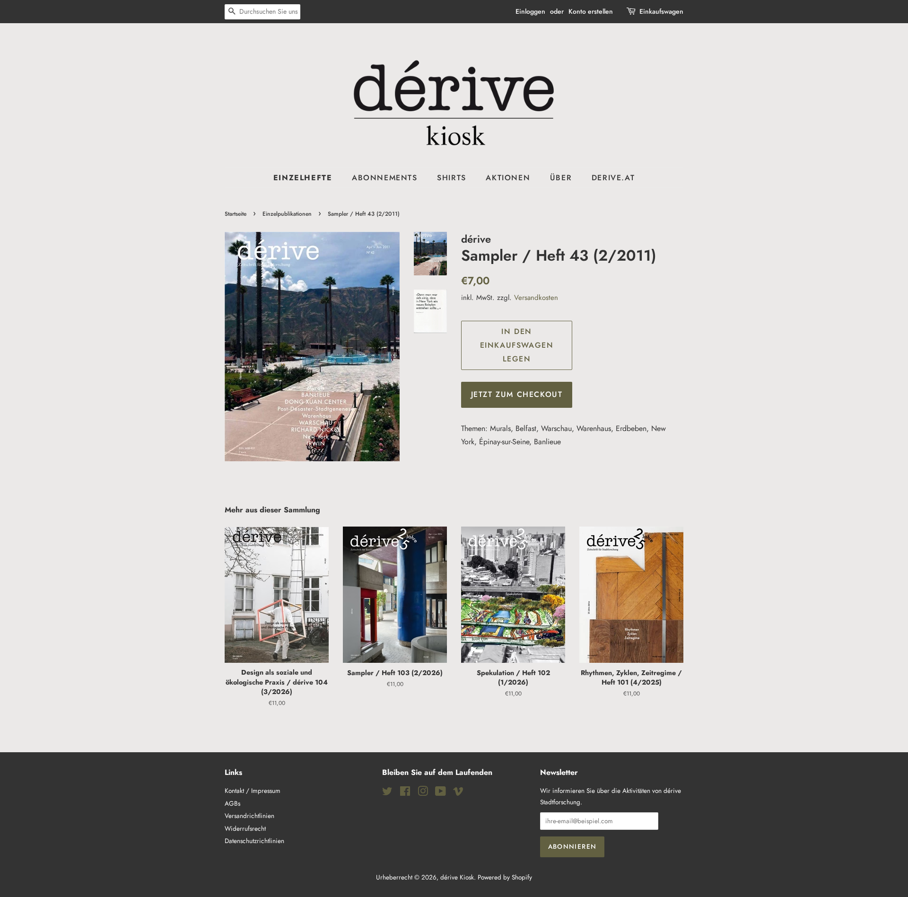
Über (561, 177)
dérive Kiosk (457, 877)
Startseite (235, 214)
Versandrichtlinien (249, 815)
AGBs (232, 803)
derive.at (613, 177)
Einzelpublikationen (287, 214)
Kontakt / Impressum (252, 790)
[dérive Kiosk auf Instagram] (423, 793)
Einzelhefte (302, 177)
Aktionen (508, 177)
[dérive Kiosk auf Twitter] (387, 793)
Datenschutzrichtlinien (254, 840)
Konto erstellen (590, 11)
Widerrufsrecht (245, 828)
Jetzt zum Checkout (517, 394)
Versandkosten (536, 297)
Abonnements (385, 177)
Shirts (451, 177)
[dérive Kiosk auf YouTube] (440, 793)
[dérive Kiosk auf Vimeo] (458, 793)
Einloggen (530, 11)
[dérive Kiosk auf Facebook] (405, 793)
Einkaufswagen (661, 11)
